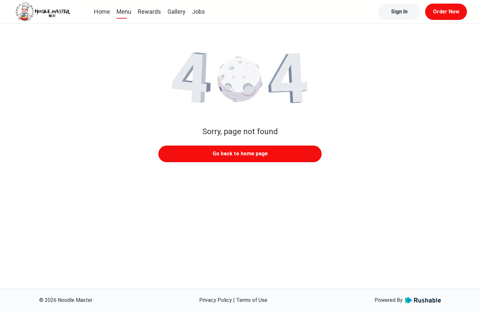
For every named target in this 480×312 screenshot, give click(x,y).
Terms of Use (251, 300)
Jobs (198, 11)
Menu (124, 11)
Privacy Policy (215, 300)
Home (102, 11)
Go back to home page (240, 153)
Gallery (176, 11)
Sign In (399, 11)
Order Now (446, 11)
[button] (240, 78)
